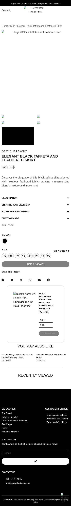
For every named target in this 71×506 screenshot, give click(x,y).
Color (6, 235)
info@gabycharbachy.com (18, 483)
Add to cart (35, 264)
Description (9, 198)
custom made (10, 218)
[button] (35, 196)
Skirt (12, 26)
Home (5, 26)
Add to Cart (49, 333)
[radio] (4, 240)
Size (4, 249)
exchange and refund (16, 211)
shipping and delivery (16, 204)
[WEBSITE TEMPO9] (18, 116)
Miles (36, 502)
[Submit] (35, 461)
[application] (18, 136)
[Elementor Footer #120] (57, 477)
